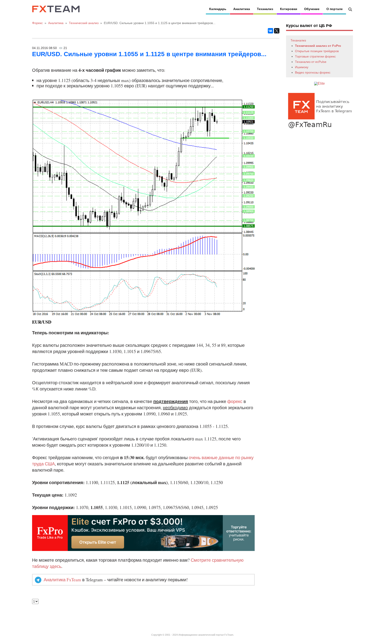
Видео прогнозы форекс (312, 72)
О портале (334, 9)
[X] (276, 30)
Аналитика (241, 9)
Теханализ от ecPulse (310, 62)
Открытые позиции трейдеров (317, 51)
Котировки (288, 9)
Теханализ (265, 9)
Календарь (217, 9)
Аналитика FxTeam (62, 580)
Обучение (311, 9)
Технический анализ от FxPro (318, 45)
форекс (234, 401)
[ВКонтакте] (270, 30)
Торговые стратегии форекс (315, 56)
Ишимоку (301, 67)
